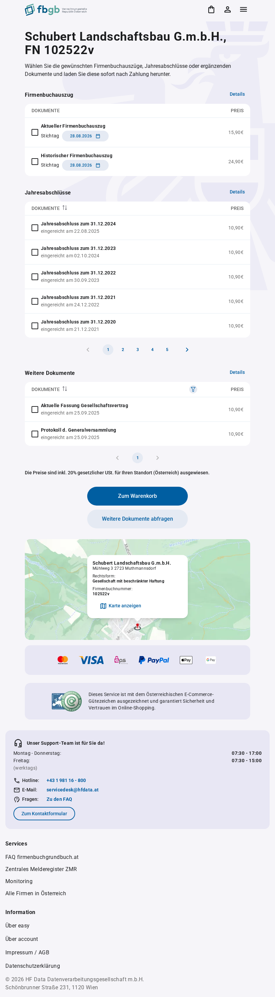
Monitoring (19, 881)
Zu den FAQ (59, 799)
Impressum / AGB (27, 952)
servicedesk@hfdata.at (73, 789)
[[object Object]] (193, 389)
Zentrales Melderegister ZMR (41, 869)
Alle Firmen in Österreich (35, 893)
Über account (21, 939)
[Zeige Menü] (243, 9)
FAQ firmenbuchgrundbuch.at (41, 857)
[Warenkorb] (211, 9)
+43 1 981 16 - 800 (66, 780)
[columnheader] (112, 208)
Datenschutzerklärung (32, 966)
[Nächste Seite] (187, 349)
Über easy (17, 925)
